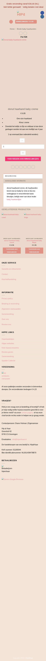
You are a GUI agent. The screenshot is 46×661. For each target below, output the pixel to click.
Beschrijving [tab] (10, 176)
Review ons (6, 324)
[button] (11, 22)
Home (12, 29)
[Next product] (20, 33)
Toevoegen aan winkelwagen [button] (11, 250)
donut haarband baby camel (11, 241)
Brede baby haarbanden (26, 29)
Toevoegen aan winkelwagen (23, 159)
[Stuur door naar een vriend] (25, 167)
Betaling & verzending (10, 304)
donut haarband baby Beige (34, 241)
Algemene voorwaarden (11, 309)
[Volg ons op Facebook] (42, 13)
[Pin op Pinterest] (29, 167)
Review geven (7, 352)
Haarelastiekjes (8, 339)
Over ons (5, 319)
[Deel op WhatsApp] (13, 167)
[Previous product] (25, 33)
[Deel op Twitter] (21, 167)
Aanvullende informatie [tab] (15, 181)
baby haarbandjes (14, 199)
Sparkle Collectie (8, 361)
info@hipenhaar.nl (19, 439)
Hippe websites (8, 343)
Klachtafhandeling (9, 279)
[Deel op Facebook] (17, 167)
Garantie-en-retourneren (11, 269)
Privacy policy (7, 299)
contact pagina (27, 413)
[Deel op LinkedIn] (33, 167)
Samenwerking (8, 314)
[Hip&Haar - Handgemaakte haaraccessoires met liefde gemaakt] (21, 15)
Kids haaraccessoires (10, 348)
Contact (5, 274)
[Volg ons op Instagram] (42, 17)
